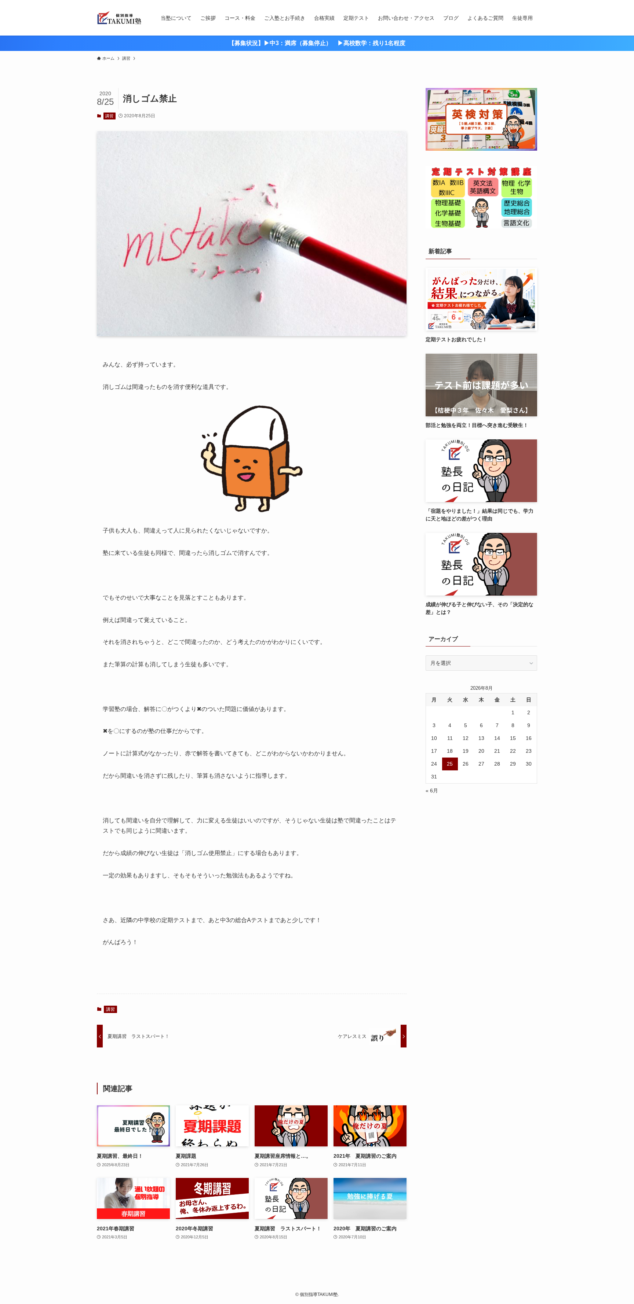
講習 (109, 116)
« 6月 (432, 790)
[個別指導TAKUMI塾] (119, 18)
